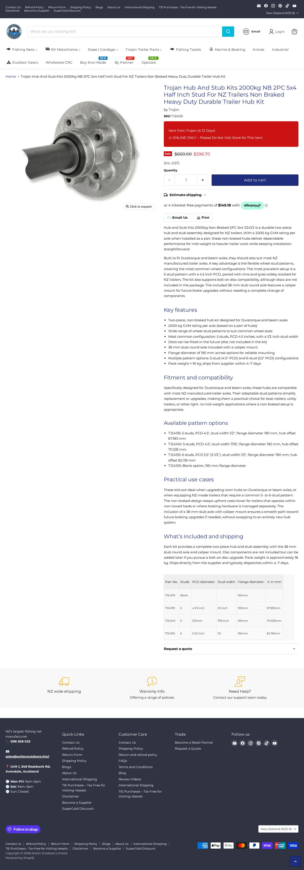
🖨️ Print (203, 217)
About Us (113, 7)
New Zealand (280, 13)
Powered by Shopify (20, 858)
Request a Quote (188, 749)
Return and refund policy (138, 755)
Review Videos (130, 779)
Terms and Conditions (136, 767)
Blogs (99, 7)
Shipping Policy (80, 7)
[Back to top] (295, 861)
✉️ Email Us (177, 217)
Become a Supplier (36, 10)
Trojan (174, 109)
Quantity (170, 170)
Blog (122, 773)
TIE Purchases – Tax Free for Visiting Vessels (188, 7)
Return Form (57, 7)
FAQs (123, 761)
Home (11, 76)
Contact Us (13, 7)
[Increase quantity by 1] (202, 180)
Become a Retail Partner (194, 743)
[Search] (228, 31)
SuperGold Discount (67, 10)
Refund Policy (34, 7)
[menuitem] (21, 49)
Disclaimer (13, 10)
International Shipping (139, 7)
